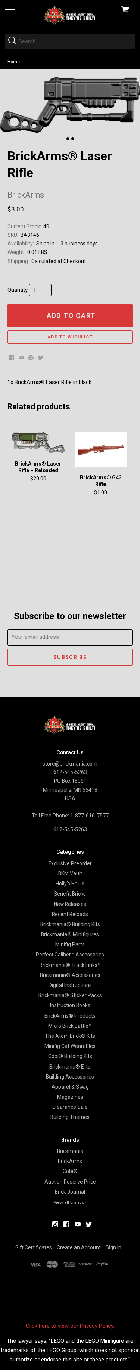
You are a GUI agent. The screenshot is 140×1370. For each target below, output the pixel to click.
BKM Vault (70, 873)
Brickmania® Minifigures (70, 934)
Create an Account (79, 1247)
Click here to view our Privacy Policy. (70, 1326)
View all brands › (70, 1202)
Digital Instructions (70, 985)
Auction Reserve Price (70, 1182)
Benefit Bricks (70, 894)
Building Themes (70, 1117)
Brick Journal (70, 1192)
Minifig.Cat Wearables (70, 1046)
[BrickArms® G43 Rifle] (101, 450)
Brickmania (70, 1151)
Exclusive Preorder (70, 863)
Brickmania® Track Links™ (70, 965)
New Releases (70, 904)
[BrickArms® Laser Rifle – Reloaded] (38, 443)
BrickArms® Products (70, 1016)
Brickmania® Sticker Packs (70, 995)
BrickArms (70, 1161)
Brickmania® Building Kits (70, 924)
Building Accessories (70, 1077)
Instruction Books (70, 1005)
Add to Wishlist (70, 337)
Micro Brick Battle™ (70, 1026)
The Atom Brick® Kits (70, 1036)
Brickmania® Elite (70, 1067)
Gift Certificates (33, 1247)
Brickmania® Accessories (70, 975)
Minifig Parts (70, 944)
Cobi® (70, 1171)
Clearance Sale (70, 1107)
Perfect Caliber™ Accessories (70, 955)
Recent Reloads (70, 914)
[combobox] (70, 41)
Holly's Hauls (70, 884)
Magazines (70, 1097)
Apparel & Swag (70, 1087)
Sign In (113, 1247)
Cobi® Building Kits (70, 1056)
